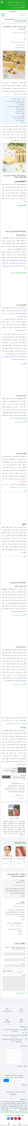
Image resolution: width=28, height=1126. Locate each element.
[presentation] (2, 841)
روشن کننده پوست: (19, 111)
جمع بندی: (22, 122)
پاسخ (23, 896)
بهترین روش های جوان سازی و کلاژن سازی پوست (7, 859)
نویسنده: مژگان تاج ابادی (17, 32)
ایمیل (24, 957)
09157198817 (13, 11)
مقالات (16, 19)
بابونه (23, 115)
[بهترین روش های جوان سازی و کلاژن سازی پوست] (7, 851)
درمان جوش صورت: (19, 120)
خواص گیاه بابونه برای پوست (17, 116)
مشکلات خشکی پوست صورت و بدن (17, 313)
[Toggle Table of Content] (22, 98)
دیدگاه (24, 975)
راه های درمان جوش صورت (12, 265)
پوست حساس (21, 786)
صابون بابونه (21, 788)
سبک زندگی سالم (13, 720)
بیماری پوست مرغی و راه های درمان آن (21, 859)
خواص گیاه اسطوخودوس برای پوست (15, 106)
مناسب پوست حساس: (19, 118)
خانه (25, 19)
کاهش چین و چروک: (19, 113)
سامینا (25, 1101)
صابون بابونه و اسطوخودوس (16, 260)
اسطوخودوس (21, 104)
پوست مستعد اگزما (12, 786)
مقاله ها (21, 19)
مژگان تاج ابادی (14, 818)
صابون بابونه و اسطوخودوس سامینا (16, 791)
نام (25, 951)
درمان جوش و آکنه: (20, 108)
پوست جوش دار (14, 783)
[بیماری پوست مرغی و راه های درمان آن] (21, 851)
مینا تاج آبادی (9, 923)
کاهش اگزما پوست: (19, 109)
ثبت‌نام (6, 1080)
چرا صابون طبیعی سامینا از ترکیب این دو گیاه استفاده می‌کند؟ (15, 101)
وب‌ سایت (23, 963)
